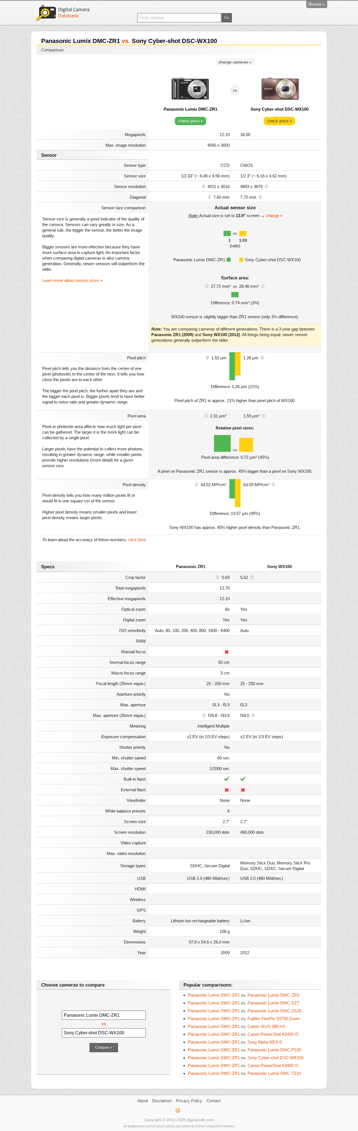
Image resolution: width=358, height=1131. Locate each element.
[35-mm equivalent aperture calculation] (204, 715)
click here (137, 539)
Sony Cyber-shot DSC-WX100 (279, 109)
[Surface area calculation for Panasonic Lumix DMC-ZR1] (207, 286)
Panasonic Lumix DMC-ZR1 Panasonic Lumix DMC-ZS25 (244, 1010)
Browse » (316, 4)
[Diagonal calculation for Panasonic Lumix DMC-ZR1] (209, 197)
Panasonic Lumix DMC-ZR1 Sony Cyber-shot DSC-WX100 (245, 1057)
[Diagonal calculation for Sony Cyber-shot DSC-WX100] (260, 197)
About (142, 1100)
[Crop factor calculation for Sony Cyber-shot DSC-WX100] (252, 577)
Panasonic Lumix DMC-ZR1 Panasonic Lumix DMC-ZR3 (243, 995)
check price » (190, 120)
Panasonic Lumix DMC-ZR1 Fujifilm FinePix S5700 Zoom (244, 1018)
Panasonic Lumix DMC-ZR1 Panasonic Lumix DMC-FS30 (244, 1049)
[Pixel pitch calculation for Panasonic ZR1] (207, 357)
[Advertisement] (93, 93)
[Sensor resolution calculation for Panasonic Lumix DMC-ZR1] (203, 186)
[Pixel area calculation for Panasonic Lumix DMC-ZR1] (206, 415)
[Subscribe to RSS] (177, 1110)
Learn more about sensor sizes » (72, 280)
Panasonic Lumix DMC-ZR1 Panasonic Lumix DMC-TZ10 (244, 1073)
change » (274, 215)
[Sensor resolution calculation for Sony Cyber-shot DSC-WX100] (266, 186)
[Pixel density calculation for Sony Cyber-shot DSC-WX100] (273, 484)
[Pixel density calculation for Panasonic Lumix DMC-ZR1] (196, 484)
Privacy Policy (189, 1100)
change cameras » (234, 62)
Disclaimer (162, 1100)
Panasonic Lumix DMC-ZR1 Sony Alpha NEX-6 (235, 1042)
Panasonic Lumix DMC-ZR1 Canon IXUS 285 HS (236, 1026)
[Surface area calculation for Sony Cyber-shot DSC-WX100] (263, 286)
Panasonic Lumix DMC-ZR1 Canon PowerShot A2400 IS (243, 1034)
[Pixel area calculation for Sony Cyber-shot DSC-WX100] (264, 415)
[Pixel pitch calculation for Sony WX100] (262, 357)
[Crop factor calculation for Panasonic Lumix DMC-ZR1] (218, 577)
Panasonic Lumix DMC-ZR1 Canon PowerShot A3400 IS (243, 1065)
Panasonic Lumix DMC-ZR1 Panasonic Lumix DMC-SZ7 (243, 1003)
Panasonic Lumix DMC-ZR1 (190, 109)
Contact (213, 1100)
